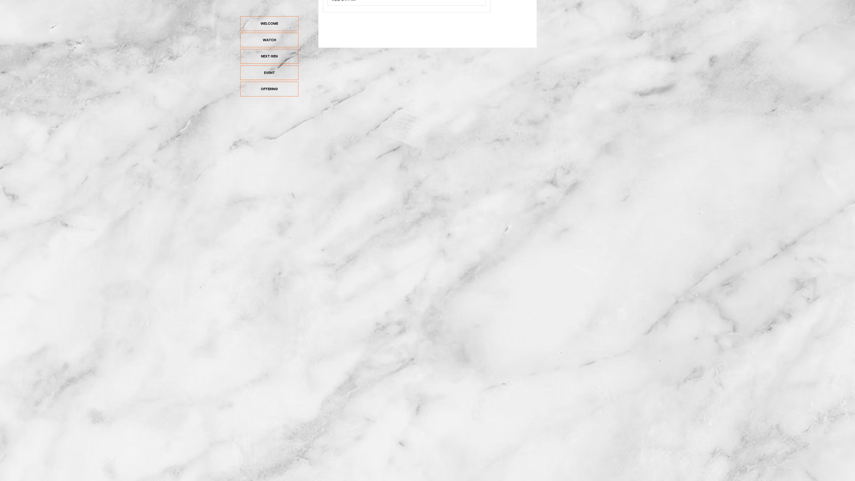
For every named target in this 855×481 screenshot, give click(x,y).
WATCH (269, 40)
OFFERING (269, 89)
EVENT (269, 72)
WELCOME (269, 23)
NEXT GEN (269, 56)
